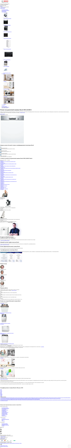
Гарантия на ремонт (5, 423)
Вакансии (3, 420)
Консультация (7, 240)
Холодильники (4, 11)
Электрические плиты (5, 412)
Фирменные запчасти (5, 424)
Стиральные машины (5, 9)
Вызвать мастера (2, 244)
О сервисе (3, 73)
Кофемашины (4, 410)
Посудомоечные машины (5, 10)
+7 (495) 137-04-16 (2, 7)
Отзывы (3, 425)
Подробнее (1, 368)
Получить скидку (10, 222)
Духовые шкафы (4, 411)
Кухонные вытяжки (4, 413)
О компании (3, 418)
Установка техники (4, 414)
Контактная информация (5, 419)
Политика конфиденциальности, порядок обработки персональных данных (11, 443)
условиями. (42, 346)
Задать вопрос (7, 244)
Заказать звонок (2, 8)
